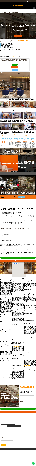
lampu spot (30, 329)
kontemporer (21, 366)
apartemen (7, 280)
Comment (2, 430)
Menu (34, 8)
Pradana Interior (18, 5)
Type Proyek (22, 394)
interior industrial (16, 346)
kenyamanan (3, 331)
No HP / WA (21, 401)
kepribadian (27, 350)
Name (2, 437)
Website (2, 442)
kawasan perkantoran (27, 365)
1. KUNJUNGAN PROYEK (3, 142)
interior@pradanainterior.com (31, 1)
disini (4, 316)
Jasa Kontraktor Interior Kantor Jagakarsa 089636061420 (8, 424)
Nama (19, 49)
